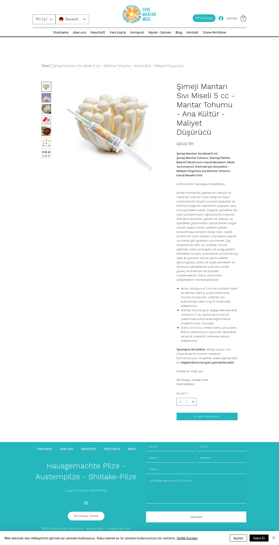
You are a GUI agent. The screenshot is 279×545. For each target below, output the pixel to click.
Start (45, 65)
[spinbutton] (186, 401)
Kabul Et (259, 538)
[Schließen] (273, 538)
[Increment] (193, 401)
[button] (44, 19)
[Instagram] (86, 503)
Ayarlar (238, 538)
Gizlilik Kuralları (187, 538)
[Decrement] (179, 401)
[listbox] (44, 19)
